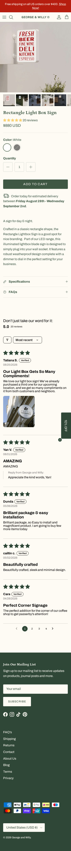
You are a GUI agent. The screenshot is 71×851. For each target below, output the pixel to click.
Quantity (9, 158)
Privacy (8, 778)
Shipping (9, 738)
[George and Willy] (35, 17)
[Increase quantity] (31, 167)
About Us (9, 758)
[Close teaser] (60, 440)
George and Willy (21, 837)
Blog (6, 765)
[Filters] (7, 340)
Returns (8, 745)
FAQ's (7, 732)
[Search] (13, 17)
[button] (13, 120)
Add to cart (35, 184)
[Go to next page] (53, 628)
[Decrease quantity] (8, 167)
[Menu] (4, 17)
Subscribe (17, 701)
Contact (8, 752)
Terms (7, 771)
